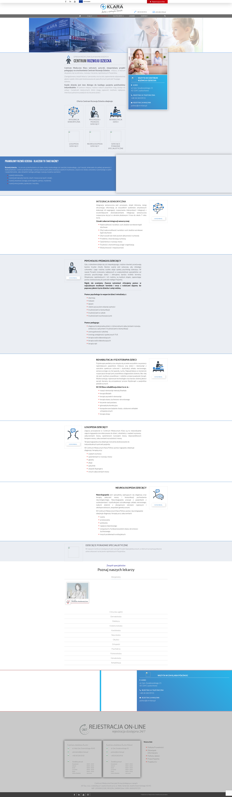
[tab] (116, 577)
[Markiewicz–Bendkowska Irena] (77, 594)
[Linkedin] (79, 794)
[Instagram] (88, 794)
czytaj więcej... (158, 218)
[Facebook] (75, 794)
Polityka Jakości (154, 756)
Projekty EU (152, 762)
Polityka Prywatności (156, 747)
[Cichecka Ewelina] (129, 594)
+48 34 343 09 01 (138, 98)
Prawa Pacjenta (153, 759)
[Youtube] (84, 794)
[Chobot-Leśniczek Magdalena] (103, 594)
